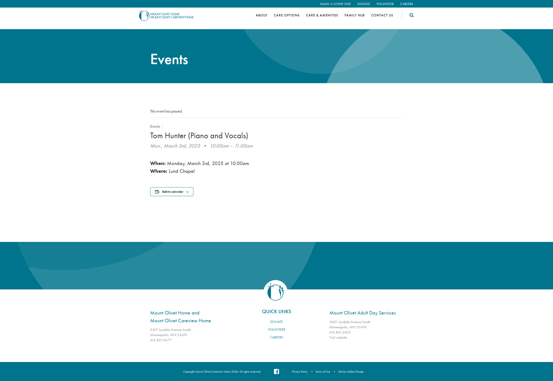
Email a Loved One (335, 4)
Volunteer (385, 4)
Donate (364, 4)
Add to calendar (172, 192)
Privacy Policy (300, 371)
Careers (406, 4)
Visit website (338, 337)
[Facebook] (276, 371)
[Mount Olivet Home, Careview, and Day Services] (174, 17)
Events (155, 126)
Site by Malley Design (351, 371)
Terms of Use (323, 371)
